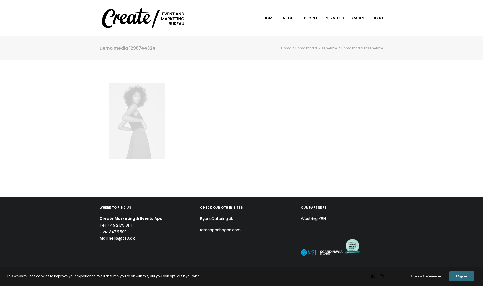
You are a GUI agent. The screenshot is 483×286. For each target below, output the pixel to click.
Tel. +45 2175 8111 (116, 225)
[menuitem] (270, 18)
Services (335, 18)
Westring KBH (313, 218)
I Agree (461, 276)
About (289, 18)
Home (269, 18)
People (311, 18)
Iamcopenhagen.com (220, 229)
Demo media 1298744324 (316, 48)
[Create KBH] (143, 18)
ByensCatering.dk (216, 218)
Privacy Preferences (426, 276)
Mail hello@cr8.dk (117, 238)
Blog (378, 18)
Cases (358, 18)
